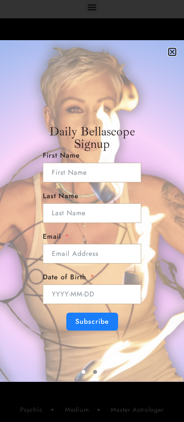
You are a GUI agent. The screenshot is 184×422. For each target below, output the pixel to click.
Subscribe (92, 321)
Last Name (61, 196)
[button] (172, 52)
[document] (92, 211)
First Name (61, 155)
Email (52, 236)
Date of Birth (64, 277)
